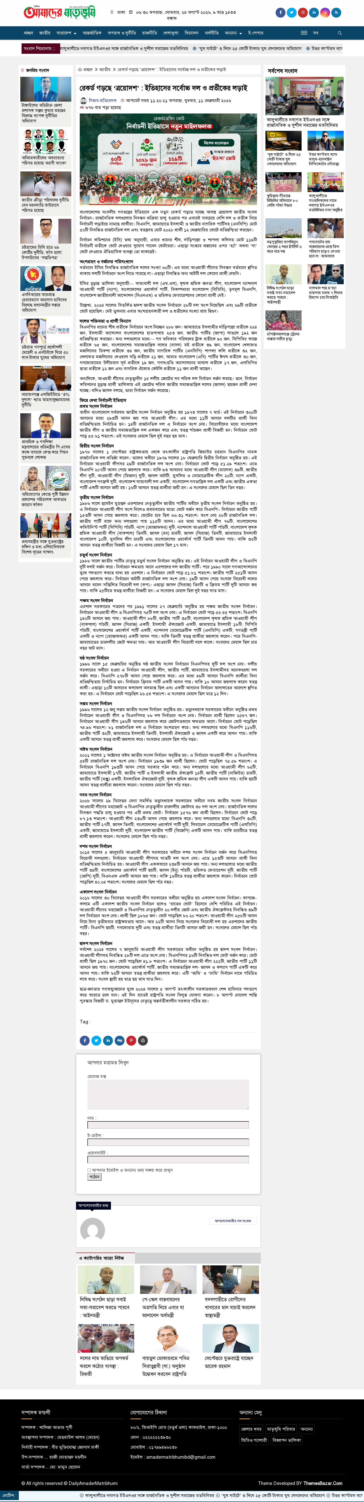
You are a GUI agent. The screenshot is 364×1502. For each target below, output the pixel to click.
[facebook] (281, 13)
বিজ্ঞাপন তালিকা (287, 1440)
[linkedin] (314, 13)
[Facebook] (85, 1041)
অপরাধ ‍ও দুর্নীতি (122, 33)
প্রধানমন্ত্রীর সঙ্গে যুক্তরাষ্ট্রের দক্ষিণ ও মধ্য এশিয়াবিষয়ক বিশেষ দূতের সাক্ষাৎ (43, 547)
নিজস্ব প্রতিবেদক (102, 100)
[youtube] (325, 13)
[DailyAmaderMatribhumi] (59, 12)
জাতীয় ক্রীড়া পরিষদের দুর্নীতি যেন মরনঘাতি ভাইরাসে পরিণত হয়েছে (45, 205)
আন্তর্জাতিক (92, 33)
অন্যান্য (231, 33)
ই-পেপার (255, 33)
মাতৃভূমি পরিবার (281, 1429)
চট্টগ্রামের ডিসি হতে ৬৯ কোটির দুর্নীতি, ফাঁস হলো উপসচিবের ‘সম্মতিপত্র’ (42, 252)
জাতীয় (45, 33)
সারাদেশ (64, 33)
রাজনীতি (149, 33)
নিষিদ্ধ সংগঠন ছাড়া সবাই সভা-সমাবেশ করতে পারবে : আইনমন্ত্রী (105, 1308)
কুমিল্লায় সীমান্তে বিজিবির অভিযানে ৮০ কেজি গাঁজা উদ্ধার (282, 201)
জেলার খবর (251, 1429)
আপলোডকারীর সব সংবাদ (233, 1221)
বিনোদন (192, 33)
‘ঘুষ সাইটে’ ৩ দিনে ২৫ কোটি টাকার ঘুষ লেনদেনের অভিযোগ (205, 48)
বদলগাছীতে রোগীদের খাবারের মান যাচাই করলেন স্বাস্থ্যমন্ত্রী (230, 1308)
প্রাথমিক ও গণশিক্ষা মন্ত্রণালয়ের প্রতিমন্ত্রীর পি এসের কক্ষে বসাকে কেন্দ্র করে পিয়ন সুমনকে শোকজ (46, 449)
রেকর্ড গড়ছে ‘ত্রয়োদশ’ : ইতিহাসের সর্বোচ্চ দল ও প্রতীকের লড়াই (172, 69)
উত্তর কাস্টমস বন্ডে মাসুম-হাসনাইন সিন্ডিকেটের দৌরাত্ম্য (315, 48)
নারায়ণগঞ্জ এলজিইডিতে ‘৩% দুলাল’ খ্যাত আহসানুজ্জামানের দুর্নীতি (46, 400)
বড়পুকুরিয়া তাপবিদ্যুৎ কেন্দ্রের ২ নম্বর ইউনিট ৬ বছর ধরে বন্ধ (284, 247)
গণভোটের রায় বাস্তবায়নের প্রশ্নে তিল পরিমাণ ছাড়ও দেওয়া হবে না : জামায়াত (324, 249)
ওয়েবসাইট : (97, 1153)
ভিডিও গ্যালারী (254, 1440)
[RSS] (336, 13)
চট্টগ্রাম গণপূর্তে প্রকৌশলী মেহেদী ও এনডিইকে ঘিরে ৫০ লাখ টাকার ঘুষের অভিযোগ (45, 352)
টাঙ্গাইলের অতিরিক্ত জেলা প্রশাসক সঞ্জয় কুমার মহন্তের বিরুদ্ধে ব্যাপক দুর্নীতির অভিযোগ (44, 113)
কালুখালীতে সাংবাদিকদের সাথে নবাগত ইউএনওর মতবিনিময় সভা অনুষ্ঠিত (326, 203)
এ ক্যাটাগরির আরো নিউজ (101, 1258)
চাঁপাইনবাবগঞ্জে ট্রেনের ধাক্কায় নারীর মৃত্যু (283, 336)
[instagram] (303, 13)
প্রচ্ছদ (28, 33)
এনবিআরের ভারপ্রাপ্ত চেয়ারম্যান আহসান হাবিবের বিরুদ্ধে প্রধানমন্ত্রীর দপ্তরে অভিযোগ (44, 302)
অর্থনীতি (212, 33)
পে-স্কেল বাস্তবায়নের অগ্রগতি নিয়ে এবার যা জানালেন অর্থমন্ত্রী (163, 1308)
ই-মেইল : (95, 1135)
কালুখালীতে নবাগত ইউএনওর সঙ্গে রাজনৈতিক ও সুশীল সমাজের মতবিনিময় (79, 48)
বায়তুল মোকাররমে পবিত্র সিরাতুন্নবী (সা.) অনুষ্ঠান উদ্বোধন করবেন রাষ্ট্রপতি (165, 1366)
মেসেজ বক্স (96, 1076)
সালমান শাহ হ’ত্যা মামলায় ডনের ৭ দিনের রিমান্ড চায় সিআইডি (325, 293)
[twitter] (292, 13)
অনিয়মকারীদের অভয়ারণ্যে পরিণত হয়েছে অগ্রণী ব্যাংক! (44, 160)
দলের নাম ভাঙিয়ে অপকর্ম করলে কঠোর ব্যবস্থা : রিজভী (104, 1366)
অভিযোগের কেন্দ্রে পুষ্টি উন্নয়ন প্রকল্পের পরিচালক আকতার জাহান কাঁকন (45, 499)
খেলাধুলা (171, 33)
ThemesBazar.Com (322, 1483)
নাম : (91, 1118)
